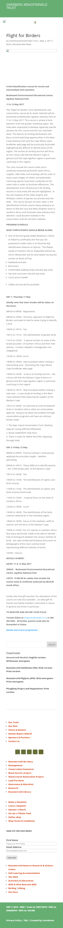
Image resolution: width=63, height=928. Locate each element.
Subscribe (11, 857)
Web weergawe (44, 678)
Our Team (13, 722)
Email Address (13, 847)
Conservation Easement (21, 769)
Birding (12, 888)
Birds (8, 44)
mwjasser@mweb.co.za (35, 617)
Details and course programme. (22, 630)
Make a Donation (17, 802)
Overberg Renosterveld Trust (23, 40)
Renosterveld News (21, 44)
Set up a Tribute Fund (19, 813)
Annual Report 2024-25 (20, 733)
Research (13, 788)
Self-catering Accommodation (24, 873)
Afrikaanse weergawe (18, 661)
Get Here (13, 892)
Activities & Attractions (20, 880)
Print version (13, 671)
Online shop (14, 817)
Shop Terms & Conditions (21, 821)
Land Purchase (16, 780)
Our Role (13, 726)
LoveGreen (48, 920)
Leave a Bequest (17, 805)
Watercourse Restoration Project (26, 776)
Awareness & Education (20, 784)
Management (15, 765)
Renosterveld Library (19, 791)
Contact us (13, 741)
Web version (45, 667)
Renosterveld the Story (20, 761)
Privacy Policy (14, 920)
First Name (12, 840)
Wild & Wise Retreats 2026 (22, 884)
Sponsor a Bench (17, 809)
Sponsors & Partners (19, 737)
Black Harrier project (19, 773)
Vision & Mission (17, 729)
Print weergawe (14, 681)
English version (37, 657)
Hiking (21, 888)
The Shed (13, 877)
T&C (26, 920)
